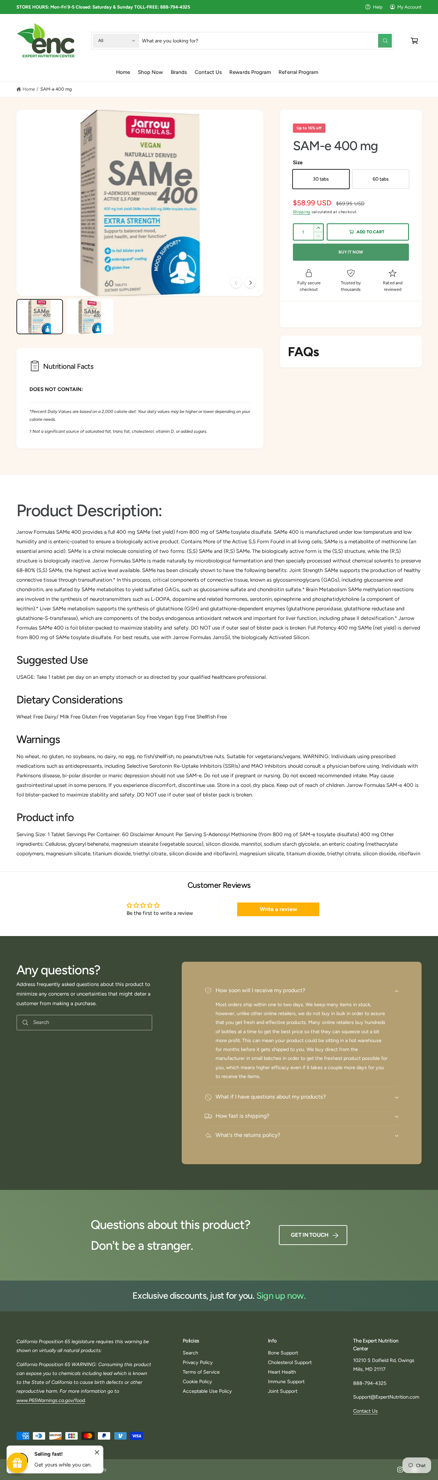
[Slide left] (236, 282)
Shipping (301, 211)
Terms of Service (201, 1372)
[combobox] (267, 40)
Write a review (278, 909)
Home (29, 89)
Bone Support (283, 1353)
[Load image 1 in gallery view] (39, 316)
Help (378, 7)
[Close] (97, 1452)
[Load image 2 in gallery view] (89, 316)
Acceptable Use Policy (207, 1391)
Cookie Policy (197, 1381)
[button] (414, 40)
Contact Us (365, 1411)
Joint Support (282, 1391)
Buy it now (350, 252)
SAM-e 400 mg (56, 89)
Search (190, 1353)
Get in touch (309, 1235)
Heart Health (282, 1372)
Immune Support (286, 1381)
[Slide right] (250, 282)
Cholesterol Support (290, 1362)
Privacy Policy (198, 1362)
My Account (409, 7)
